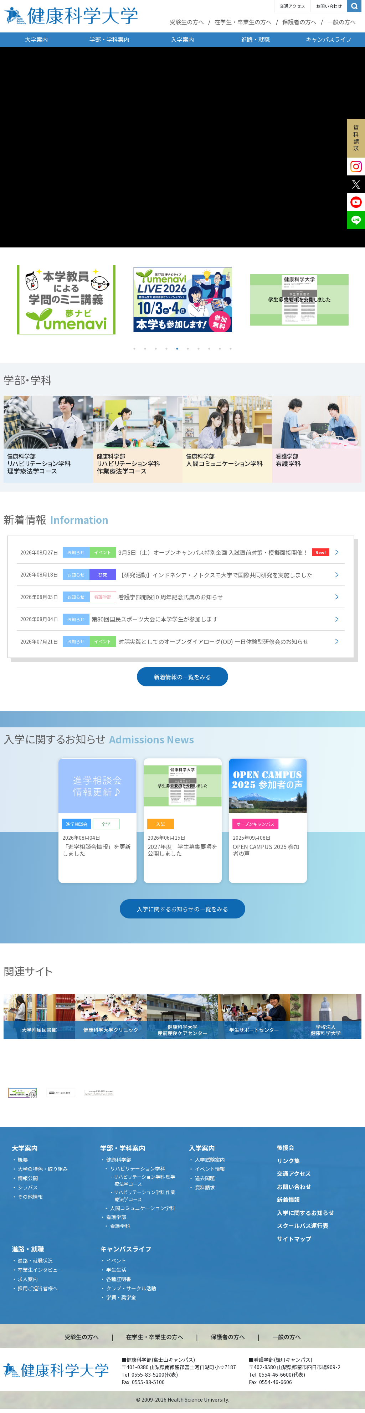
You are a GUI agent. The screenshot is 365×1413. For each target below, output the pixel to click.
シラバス (28, 1187)
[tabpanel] (66, 299)
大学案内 (36, 39)
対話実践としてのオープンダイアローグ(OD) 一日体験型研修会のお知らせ (164, 641)
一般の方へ (341, 21)
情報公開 (28, 1178)
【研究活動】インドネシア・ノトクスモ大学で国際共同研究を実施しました (166, 574)
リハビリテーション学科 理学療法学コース (144, 1180)
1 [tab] (134, 348)
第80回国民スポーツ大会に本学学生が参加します (119, 619)
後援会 (285, 1147)
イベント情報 (210, 1168)
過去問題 (205, 1178)
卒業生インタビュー (40, 1269)
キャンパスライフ (328, 39)
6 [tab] (187, 348)
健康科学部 (118, 1159)
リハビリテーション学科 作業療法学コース (144, 1196)
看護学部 (116, 1216)
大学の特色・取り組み (43, 1168)
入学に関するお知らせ (305, 1212)
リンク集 (288, 1160)
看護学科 (120, 1225)
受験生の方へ (187, 21)
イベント (116, 1260)
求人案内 (28, 1279)
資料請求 (356, 137)
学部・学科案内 (109, 39)
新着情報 (288, 1199)
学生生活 (116, 1269)
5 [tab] (177, 348)
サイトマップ (294, 1238)
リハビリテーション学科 (137, 1168)
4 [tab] (166, 348)
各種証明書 (118, 1279)
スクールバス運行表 (302, 1225)
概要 (23, 1159)
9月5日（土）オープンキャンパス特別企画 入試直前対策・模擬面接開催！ (173, 552)
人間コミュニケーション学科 (142, 1208)
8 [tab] (209, 348)
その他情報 (30, 1196)
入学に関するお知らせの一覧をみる (182, 909)
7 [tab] (198, 348)
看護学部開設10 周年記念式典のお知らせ (121, 597)
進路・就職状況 (35, 1260)
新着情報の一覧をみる (182, 676)
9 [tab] (219, 348)
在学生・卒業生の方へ (243, 21)
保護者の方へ (299, 21)
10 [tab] (230, 348)
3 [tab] (155, 348)
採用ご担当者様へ (38, 1288)
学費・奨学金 (121, 1297)
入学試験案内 (210, 1159)
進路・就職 (255, 39)
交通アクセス (292, 6)
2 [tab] (145, 348)
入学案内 (182, 39)
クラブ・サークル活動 (131, 1288)
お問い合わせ (329, 6)
